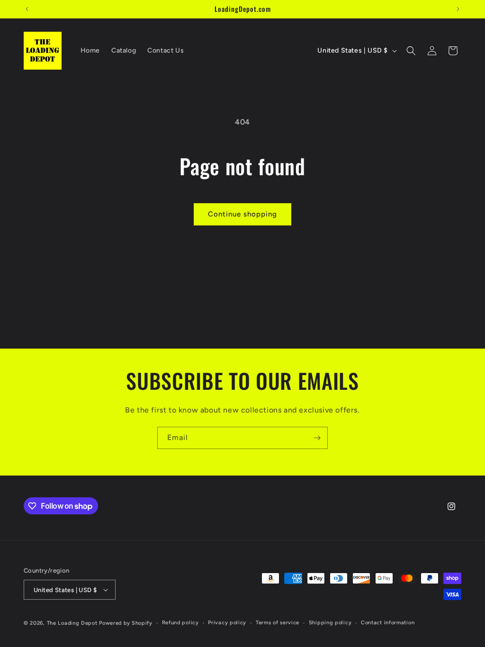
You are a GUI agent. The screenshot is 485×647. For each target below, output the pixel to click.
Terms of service (277, 623)
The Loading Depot (72, 623)
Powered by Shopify (126, 623)
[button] (411, 50)
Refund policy (180, 623)
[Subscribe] (316, 438)
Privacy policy (227, 623)
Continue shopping (242, 214)
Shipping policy (330, 623)
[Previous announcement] (27, 9)
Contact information (387, 623)
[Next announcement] (458, 9)
